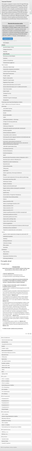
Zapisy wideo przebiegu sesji (9, 221)
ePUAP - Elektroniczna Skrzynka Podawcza (11, 104)
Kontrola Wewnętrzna (7, 150)
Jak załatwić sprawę (7, 108)
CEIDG (4, 117)
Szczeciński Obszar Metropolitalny (10, 197)
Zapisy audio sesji (6, 365)
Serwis (3, 232)
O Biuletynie (4, 249)
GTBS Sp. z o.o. (5, 431)
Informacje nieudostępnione (9, 139)
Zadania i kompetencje (8, 60)
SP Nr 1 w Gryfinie (5, 378)
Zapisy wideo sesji (6, 367)
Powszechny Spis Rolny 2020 (9, 179)
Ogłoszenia (5, 170)
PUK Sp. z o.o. (5, 434)
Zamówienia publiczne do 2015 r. (10, 216)
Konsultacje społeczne (8, 148)
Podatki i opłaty (6, 75)
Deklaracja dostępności (8, 126)
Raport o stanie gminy (8, 78)
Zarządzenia (6, 100)
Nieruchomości (6, 164)
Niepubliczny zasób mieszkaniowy (10, 161)
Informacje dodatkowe (8, 258)
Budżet (4, 112)
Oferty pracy (5, 168)
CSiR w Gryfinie (5, 414)
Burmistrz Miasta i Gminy (8, 47)
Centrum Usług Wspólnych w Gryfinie (10, 416)
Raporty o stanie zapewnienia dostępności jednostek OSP (15, 234)
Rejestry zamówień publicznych (10, 186)
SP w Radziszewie (6, 391)
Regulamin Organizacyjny (8, 80)
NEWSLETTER (5, 373)
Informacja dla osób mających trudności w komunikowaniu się (16, 137)
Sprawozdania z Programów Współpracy (12, 194)
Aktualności (5, 253)
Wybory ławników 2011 (8, 210)
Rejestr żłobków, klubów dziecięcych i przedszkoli (14, 188)
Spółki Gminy (6, 192)
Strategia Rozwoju (7, 93)
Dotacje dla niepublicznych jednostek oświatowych (14, 128)
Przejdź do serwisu (7, 38)
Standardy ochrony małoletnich (10, 227)
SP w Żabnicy (4, 393)
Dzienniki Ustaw (5, 439)
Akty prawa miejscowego (8, 67)
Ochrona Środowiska (7, 166)
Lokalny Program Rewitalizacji (9, 71)
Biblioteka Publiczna (6, 418)
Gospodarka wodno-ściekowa (9, 134)
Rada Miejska (6, 53)
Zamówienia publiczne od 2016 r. (10, 214)
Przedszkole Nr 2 (5, 400)
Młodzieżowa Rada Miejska (9, 56)
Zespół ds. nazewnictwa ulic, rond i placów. (12, 229)
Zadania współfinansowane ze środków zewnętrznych (15, 212)
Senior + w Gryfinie (6, 424)
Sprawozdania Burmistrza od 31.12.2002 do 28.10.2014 (15, 86)
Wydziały (5, 51)
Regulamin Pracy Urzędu (8, 82)
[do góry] (27, 333)
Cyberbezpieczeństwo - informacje (10, 119)
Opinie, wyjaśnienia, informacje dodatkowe (12, 172)
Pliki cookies (6, 245)
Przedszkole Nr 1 (5, 398)
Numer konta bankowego (7, 339)
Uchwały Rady (5, 342)
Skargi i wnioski (6, 190)
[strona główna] (28, 333)
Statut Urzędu (6, 91)
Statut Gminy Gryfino (7, 89)
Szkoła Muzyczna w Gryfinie (8, 385)
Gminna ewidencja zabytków (9, 132)
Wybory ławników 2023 (8, 201)
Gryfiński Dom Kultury (6, 420)
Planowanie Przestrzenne (8, 73)
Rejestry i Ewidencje (7, 183)
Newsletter (5, 247)
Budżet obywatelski (7, 115)
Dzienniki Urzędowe (6, 443)
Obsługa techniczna (7, 240)
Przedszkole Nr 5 (5, 407)
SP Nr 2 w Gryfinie (5, 381)
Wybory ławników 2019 (8, 205)
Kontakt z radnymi (5, 363)
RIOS (3, 371)
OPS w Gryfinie (5, 422)
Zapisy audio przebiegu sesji (9, 218)
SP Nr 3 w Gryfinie (5, 383)
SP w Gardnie (4, 389)
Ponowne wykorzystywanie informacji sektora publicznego (16, 177)
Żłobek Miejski (5, 409)
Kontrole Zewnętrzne (7, 153)
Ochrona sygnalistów (7, 223)
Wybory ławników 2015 (8, 208)
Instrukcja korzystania (8, 236)
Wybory (4, 199)
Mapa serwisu (6, 251)
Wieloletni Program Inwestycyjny (10, 97)
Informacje (4, 106)
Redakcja (5, 238)
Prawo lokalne (5, 64)
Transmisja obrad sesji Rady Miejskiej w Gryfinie (12, 102)
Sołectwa (5, 58)
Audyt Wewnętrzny (7, 110)
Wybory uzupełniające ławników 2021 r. (11, 203)
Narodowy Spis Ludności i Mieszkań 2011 (12, 159)
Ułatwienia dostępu (7, 243)
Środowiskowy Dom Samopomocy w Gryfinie (11, 427)
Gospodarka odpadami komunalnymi (11, 69)
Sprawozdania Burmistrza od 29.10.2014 (12, 84)
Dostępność (6, 123)
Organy (3, 44)
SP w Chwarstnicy (5, 387)
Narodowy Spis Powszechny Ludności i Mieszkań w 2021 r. (16, 157)
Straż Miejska (6, 42)
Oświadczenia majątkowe (8, 62)
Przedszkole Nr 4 (5, 405)
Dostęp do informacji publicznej (10, 121)
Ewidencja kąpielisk (7, 130)
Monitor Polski (5, 441)
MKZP (4, 155)
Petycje (4, 175)
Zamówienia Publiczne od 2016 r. (9, 352)
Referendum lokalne (7, 181)
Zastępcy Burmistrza (7, 49)
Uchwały (5, 95)
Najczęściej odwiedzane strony (10, 256)
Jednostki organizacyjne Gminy (10, 146)
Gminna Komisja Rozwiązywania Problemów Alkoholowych (16, 225)
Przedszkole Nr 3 (5, 402)
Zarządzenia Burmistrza (7, 344)
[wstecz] (26, 333)
